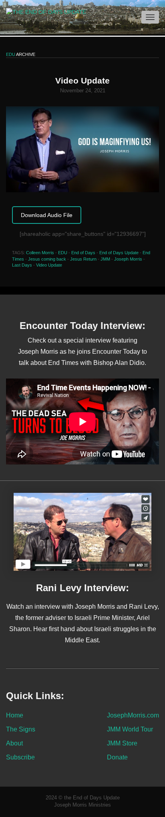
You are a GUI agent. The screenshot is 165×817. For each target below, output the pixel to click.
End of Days (83, 252)
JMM (105, 259)
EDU (62, 252)
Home (14, 715)
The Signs (20, 729)
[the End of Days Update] (43, 11)
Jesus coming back (47, 259)
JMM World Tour (130, 729)
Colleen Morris (40, 252)
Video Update (49, 265)
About (14, 743)
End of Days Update (119, 252)
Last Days (22, 265)
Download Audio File (46, 215)
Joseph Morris (128, 259)
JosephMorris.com (133, 715)
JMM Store (122, 743)
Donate (117, 757)
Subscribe (20, 757)
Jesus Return (83, 259)
